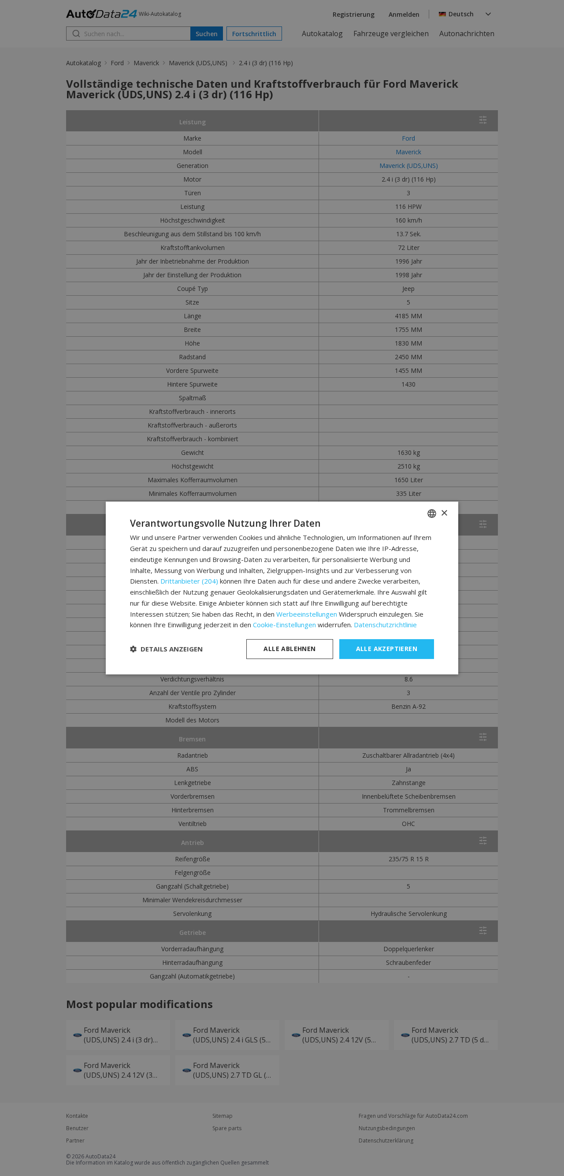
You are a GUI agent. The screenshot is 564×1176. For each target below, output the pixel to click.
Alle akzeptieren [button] (386, 648)
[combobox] (431, 513)
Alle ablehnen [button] (289, 648)
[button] (166, 649)
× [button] (444, 513)
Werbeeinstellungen (306, 614)
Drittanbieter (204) (189, 581)
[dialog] (282, 588)
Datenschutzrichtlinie (385, 624)
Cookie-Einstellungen (284, 624)
